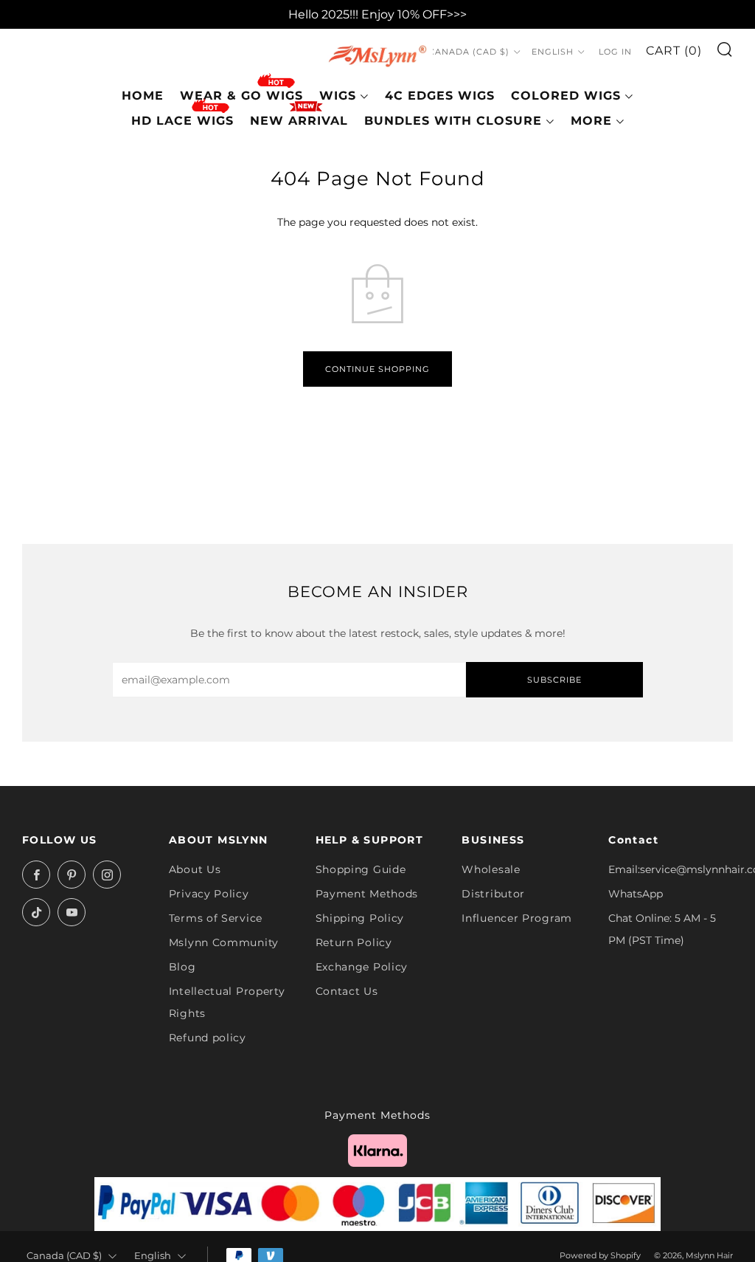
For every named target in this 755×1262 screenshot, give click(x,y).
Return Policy (354, 942)
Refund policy (207, 1037)
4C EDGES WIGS (440, 96)
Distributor (493, 893)
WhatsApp (635, 893)
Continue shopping (377, 369)
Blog (182, 966)
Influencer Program (517, 918)
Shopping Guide (361, 869)
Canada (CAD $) (468, 51)
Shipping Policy (360, 918)
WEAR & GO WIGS (241, 96)
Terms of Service (215, 918)
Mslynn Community (224, 942)
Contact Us (347, 991)
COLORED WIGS (566, 96)
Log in (615, 51)
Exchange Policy (362, 966)
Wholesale (491, 869)
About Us (195, 869)
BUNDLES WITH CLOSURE (453, 121)
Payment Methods (367, 893)
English (553, 51)
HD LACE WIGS (182, 121)
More (591, 121)
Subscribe (554, 680)
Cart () (674, 51)
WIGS (337, 96)
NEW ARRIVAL (299, 121)
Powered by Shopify (600, 1255)
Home (143, 96)
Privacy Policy (209, 893)
